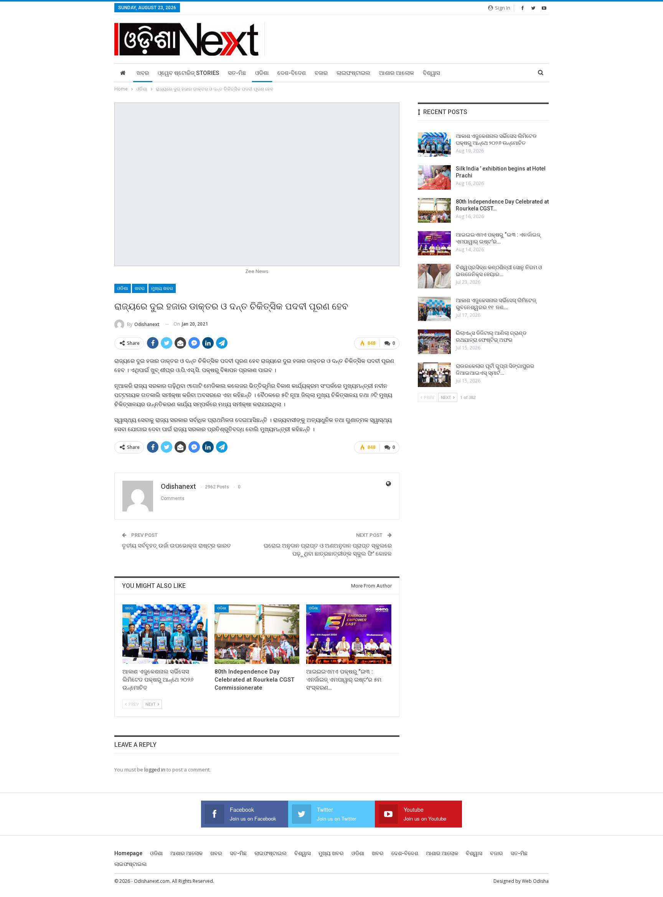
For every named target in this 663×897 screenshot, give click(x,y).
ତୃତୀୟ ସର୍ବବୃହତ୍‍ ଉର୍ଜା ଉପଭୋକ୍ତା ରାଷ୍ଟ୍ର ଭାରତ (176, 545)
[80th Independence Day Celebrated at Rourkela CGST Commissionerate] (257, 634)
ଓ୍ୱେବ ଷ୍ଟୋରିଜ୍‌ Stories (188, 73)
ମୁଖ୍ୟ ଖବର (162, 288)
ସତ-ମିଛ (237, 73)
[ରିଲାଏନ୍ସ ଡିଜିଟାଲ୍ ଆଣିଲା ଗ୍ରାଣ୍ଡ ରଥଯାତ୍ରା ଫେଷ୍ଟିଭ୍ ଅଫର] (434, 341)
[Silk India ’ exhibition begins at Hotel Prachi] (434, 177)
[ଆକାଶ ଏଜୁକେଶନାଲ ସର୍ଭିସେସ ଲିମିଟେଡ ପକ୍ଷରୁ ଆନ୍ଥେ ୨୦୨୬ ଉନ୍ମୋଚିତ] (165, 634)
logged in (154, 769)
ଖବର (143, 73)
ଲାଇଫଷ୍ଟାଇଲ (353, 73)
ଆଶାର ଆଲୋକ (396, 73)
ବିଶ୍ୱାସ (431, 73)
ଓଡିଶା (262, 73)
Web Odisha (535, 881)
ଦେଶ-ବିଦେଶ (291, 73)
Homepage (128, 853)
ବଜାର (321, 73)
